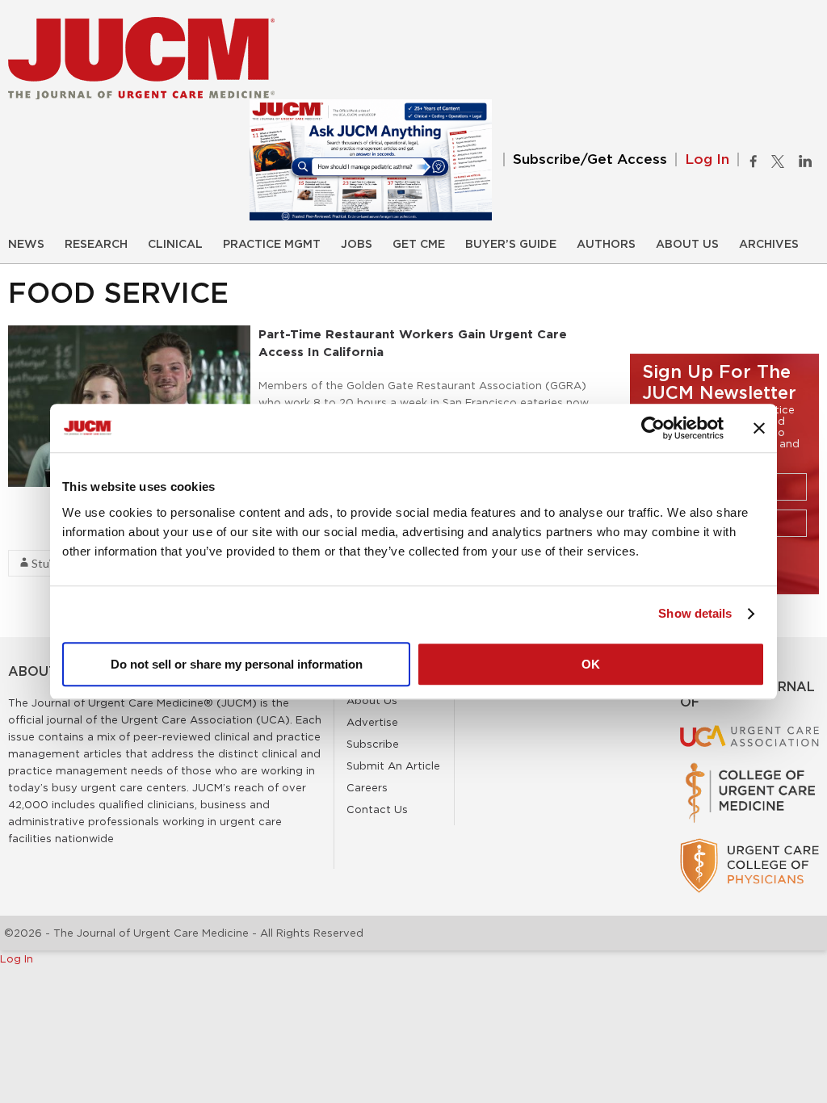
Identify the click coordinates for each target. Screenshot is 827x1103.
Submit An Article (393, 765)
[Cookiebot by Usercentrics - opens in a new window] (653, 428)
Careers (367, 787)
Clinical (175, 244)
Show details (695, 613)
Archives (769, 244)
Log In (707, 159)
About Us (687, 244)
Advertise (372, 722)
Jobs (356, 244)
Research (96, 244)
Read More (36, 533)
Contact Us (377, 809)
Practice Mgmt (272, 244)
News (26, 244)
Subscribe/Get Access (590, 159)
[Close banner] (759, 428)
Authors (606, 244)
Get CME (419, 244)
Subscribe (372, 743)
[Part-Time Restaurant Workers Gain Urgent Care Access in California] (129, 333)
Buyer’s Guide (510, 244)
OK (590, 664)
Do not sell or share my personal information (237, 664)
